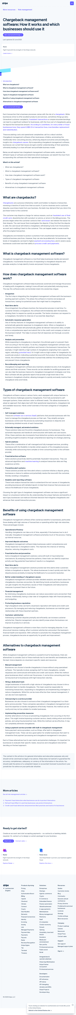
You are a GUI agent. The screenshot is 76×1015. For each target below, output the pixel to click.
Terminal (24, 950)
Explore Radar (8, 863)
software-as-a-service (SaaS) (25, 415)
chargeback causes (20, 142)
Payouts (24, 937)
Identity (23, 919)
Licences (61, 911)
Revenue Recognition (28, 943)
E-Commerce (43, 899)
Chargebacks (8, 203)
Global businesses (45, 906)
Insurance (42, 937)
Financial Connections (28, 917)
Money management (46, 914)
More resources (9, 9)
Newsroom (61, 931)
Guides (60, 888)
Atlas (23, 891)
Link (22, 927)
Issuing (23, 924)
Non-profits (43, 944)
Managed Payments (27, 930)
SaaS (41, 919)
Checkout (24, 901)
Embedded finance (45, 901)
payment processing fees (44, 241)
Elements (24, 914)
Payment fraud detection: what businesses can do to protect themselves (30, 800)
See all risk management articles (14, 794)
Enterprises (43, 888)
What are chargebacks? (11, 84)
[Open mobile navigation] (72, 3)
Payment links (25, 932)
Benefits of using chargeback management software (21, 98)
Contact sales (20, 841)
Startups (42, 891)
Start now (7, 841)
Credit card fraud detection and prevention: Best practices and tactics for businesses (34, 805)
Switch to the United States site (39, 1010)
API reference (43, 979)
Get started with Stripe (12, 35)
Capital (23, 899)
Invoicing (24, 922)
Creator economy (45, 924)
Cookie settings (63, 916)
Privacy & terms (63, 903)
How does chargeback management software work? (21, 91)
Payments (24, 935)
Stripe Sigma (25, 945)
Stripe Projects (44, 989)
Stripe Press (62, 934)
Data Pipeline (25, 912)
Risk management (25, 9)
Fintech (41, 927)
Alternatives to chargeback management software (20, 101)
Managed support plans (65, 946)
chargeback (60, 114)
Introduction (7, 81)
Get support (62, 944)
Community (61, 896)
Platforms (42, 917)
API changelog (44, 984)
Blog (59, 893)
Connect (24, 906)
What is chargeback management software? (18, 88)
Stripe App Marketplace (47, 962)
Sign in (60, 951)
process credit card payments (47, 243)
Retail (41, 952)
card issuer (45, 220)
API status (42, 982)
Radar (23, 940)
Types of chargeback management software (18, 95)
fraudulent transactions (38, 119)
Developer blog (44, 992)
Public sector (43, 950)
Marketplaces (43, 912)
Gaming (41, 930)
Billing (23, 896)
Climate (23, 904)
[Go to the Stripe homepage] (5, 885)
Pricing (23, 888)
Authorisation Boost (27, 893)
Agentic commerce (45, 893)
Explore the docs (45, 863)
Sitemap (60, 913)
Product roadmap (63, 926)
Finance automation (45, 904)
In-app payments (44, 909)
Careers (60, 929)
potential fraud (25, 352)
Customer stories (63, 891)
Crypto (23, 909)
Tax (22, 948)
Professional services (46, 947)
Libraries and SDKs (45, 987)
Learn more (7, 53)
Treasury (24, 953)
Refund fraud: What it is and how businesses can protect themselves (28, 803)
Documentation (44, 977)
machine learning (32, 461)
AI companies (43, 922)
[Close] (72, 1005)
